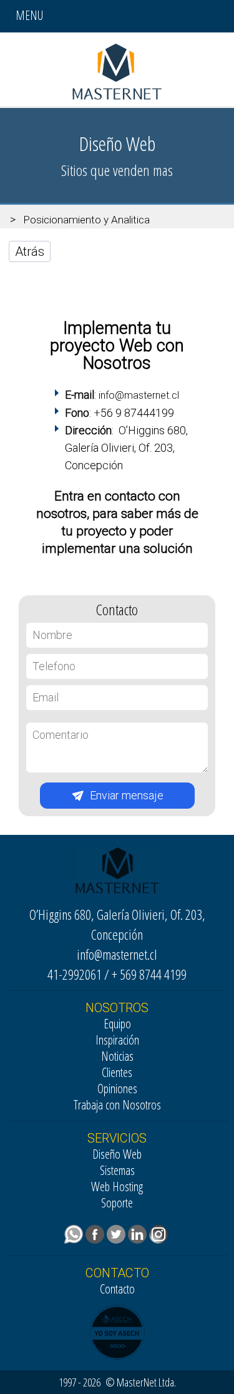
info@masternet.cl (139, 395)
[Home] (117, 97)
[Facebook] (96, 1239)
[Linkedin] (138, 1239)
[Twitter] (117, 1239)
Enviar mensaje (126, 795)
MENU (29, 15)
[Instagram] (159, 1239)
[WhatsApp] (74, 1239)
